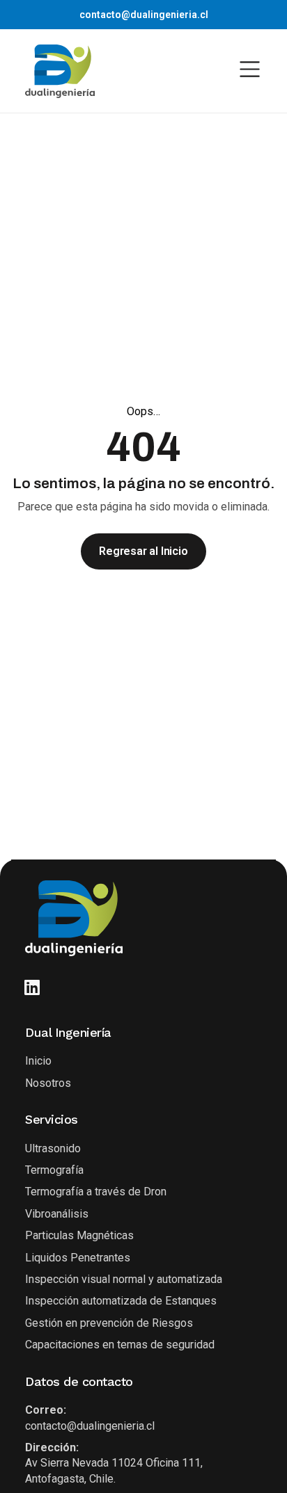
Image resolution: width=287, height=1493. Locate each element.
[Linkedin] (32, 987)
